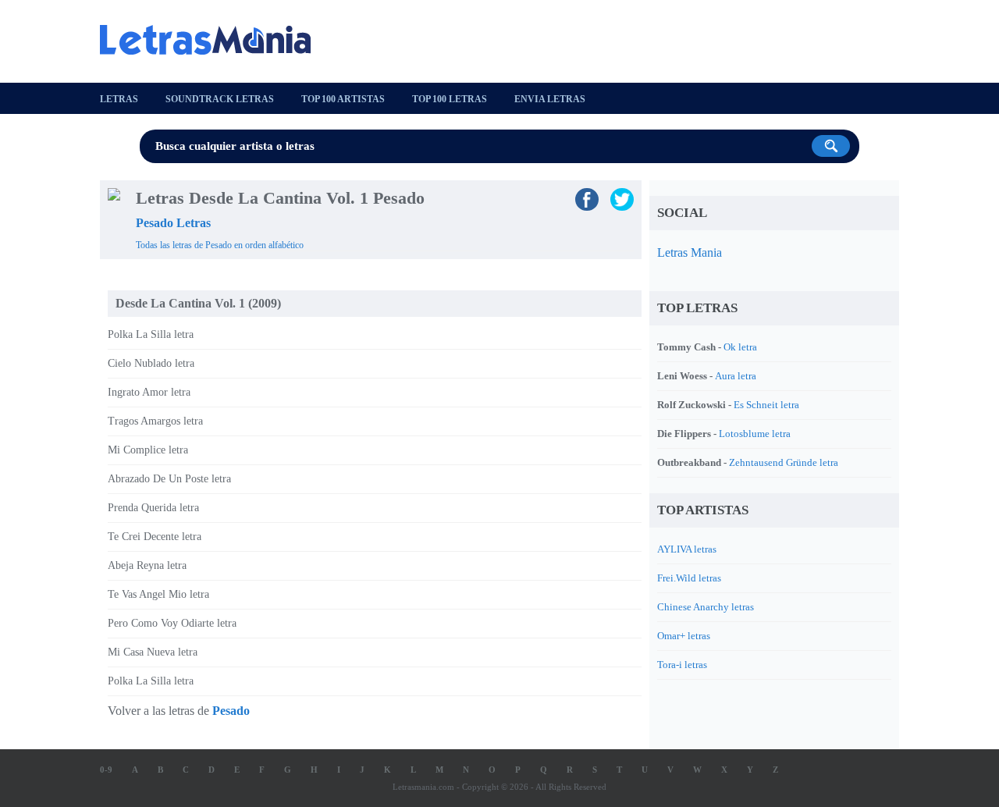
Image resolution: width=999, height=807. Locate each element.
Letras (119, 99)
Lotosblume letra (755, 433)
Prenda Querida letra (153, 508)
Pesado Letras (173, 222)
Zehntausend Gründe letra (783, 462)
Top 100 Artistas (343, 99)
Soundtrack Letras (219, 99)
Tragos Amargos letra (155, 421)
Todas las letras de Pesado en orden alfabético (220, 245)
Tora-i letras (682, 664)
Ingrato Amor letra (149, 392)
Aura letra (735, 376)
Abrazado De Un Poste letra (169, 479)
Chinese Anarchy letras (705, 607)
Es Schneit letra (766, 405)
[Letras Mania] (213, 40)
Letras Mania (689, 252)
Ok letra (740, 347)
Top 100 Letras (449, 99)
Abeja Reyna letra (147, 565)
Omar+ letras (683, 636)
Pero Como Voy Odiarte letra (172, 623)
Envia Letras (549, 99)
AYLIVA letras (686, 549)
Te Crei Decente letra (154, 536)
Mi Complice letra (148, 450)
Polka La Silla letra (151, 334)
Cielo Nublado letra (151, 363)
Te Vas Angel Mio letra (158, 594)
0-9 (106, 769)
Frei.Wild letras (689, 578)
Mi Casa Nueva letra (152, 652)
